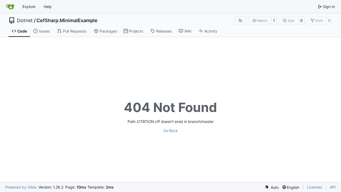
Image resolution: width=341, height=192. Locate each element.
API (333, 187)
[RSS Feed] (240, 21)
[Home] (10, 6)
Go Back (170, 130)
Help (48, 6)
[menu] (272, 187)
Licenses (314, 187)
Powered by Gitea (20, 187)
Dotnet (25, 20)
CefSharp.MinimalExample (67, 20)
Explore (28, 6)
